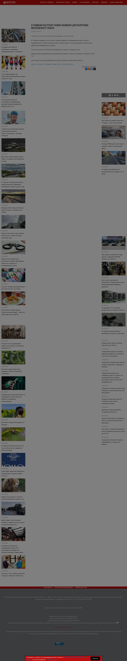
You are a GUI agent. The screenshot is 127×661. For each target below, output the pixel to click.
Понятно (95, 658)
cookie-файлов (50, 659)
